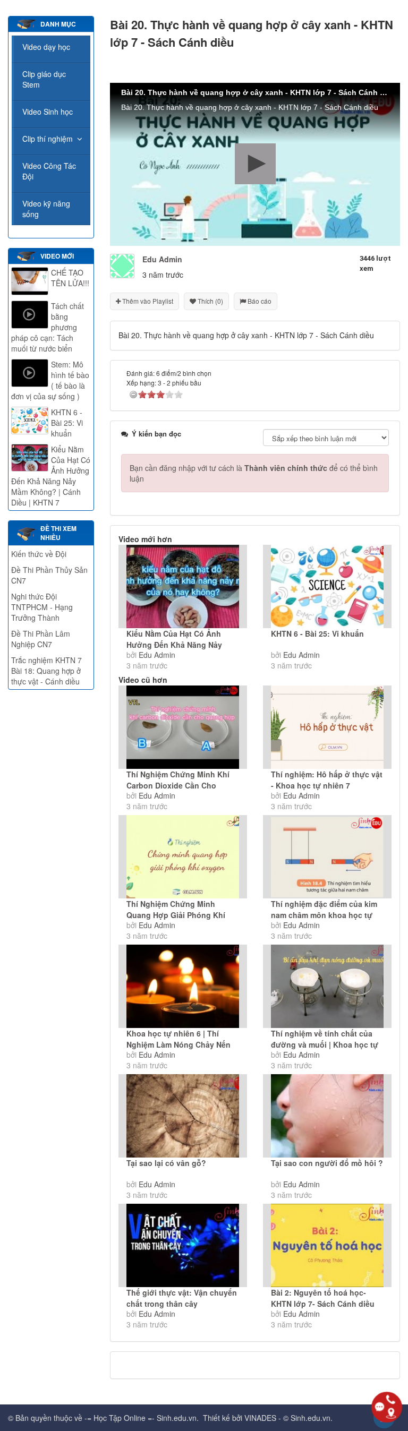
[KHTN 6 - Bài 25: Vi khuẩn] (327, 586)
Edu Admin (157, 654)
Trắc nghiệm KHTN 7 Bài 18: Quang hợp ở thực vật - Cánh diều (46, 671)
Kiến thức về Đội (38, 554)
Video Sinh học (47, 111)
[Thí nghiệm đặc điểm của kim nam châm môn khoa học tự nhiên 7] (327, 856)
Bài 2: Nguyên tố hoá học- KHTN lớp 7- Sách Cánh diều (323, 1298)
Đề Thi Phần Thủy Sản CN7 (49, 575)
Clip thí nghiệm (47, 138)
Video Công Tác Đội (49, 171)
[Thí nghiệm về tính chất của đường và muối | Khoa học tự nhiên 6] (327, 986)
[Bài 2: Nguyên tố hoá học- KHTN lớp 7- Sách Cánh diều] (327, 1245)
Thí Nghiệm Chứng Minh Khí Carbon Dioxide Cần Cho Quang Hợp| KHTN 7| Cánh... (178, 785)
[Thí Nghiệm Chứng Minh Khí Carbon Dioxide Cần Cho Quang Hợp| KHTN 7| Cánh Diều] (182, 727)
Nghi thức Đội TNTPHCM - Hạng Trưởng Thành (42, 607)
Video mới (57, 256)
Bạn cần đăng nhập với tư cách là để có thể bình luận (254, 473)
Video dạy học (46, 46)
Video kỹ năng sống (46, 208)
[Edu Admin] (122, 265)
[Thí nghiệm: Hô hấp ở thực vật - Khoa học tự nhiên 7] (327, 727)
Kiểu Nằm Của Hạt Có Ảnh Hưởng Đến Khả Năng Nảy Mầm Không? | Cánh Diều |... (178, 644)
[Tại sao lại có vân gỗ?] (182, 1116)
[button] (255, 163)
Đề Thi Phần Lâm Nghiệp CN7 (40, 638)
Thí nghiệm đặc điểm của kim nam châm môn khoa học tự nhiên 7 (324, 914)
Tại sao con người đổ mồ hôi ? (327, 1163)
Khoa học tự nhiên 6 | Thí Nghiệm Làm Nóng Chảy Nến (178, 1039)
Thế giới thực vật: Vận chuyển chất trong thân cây (181, 1298)
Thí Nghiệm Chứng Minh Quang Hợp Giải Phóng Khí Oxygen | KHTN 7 (175, 914)
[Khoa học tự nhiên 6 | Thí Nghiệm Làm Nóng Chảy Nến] (182, 986)
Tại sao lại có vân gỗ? (166, 1163)
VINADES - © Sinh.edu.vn (287, 1417)
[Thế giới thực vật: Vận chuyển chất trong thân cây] (182, 1245)
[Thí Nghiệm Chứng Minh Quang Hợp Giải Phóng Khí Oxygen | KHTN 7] (182, 856)
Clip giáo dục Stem (44, 79)
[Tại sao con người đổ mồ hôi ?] (327, 1116)
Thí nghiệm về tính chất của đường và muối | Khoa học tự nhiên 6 (324, 1044)
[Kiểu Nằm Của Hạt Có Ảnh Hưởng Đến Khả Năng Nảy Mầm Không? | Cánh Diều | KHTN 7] (182, 586)
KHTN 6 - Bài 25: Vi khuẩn (317, 633)
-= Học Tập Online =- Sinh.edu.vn (140, 1417)
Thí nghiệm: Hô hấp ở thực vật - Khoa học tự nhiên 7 (326, 780)
